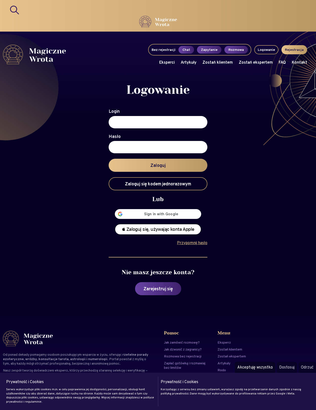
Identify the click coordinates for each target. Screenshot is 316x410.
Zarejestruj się (158, 289)
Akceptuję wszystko (255, 367)
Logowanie (266, 49)
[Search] (15, 10)
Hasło (115, 136)
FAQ (282, 62)
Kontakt (299, 62)
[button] (158, 229)
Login (114, 111)
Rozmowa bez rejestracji (182, 356)
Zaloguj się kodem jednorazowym (158, 184)
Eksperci (167, 62)
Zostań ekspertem (256, 62)
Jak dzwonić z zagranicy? (183, 349)
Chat (186, 49)
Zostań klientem (217, 62)
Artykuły (189, 62)
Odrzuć (307, 367)
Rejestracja (294, 49)
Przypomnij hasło (192, 242)
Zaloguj (158, 165)
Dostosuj (287, 367)
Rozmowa (236, 49)
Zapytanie (209, 49)
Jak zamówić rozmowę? (182, 342)
